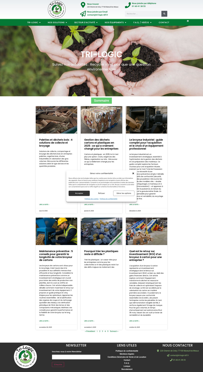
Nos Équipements (114, 22)
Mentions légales (127, 354)
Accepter (79, 193)
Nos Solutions (56, 22)
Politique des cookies (92, 199)
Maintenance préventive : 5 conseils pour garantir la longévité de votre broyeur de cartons (56, 255)
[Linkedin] (188, 21)
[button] (133, 173)
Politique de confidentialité (108, 199)
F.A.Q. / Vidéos (141, 22)
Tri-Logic (32, 22)
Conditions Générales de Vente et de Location (127, 357)
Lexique (127, 366)
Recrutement (126, 369)
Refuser (101, 193)
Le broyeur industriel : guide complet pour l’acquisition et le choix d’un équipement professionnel (146, 144)
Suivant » (114, 331)
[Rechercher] (164, 14)
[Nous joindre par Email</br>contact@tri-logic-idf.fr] (83, 14)
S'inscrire (58, 364)
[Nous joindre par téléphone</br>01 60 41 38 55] (128, 5)
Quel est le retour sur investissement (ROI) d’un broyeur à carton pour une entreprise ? (145, 255)
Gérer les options (124, 193)
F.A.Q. (126, 363)
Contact (164, 22)
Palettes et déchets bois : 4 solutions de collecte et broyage (55, 142)
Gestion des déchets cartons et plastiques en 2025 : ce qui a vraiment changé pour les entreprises (101, 144)
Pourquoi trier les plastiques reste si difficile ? (101, 252)
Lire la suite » (44, 204)
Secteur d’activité (84, 22)
